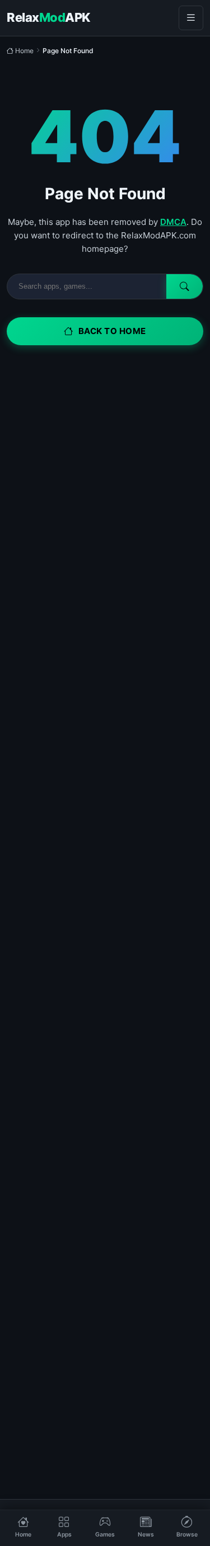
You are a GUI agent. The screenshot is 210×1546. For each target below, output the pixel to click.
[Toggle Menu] (191, 18)
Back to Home (112, 331)
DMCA (173, 222)
